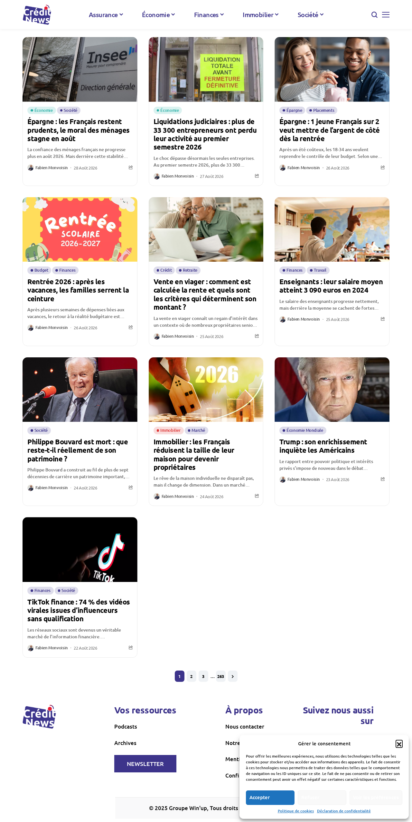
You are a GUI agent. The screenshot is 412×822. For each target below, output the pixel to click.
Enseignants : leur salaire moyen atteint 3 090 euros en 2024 (331, 285)
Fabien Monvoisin (51, 167)
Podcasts (125, 726)
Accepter (259, 797)
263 (220, 676)
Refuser (310, 797)
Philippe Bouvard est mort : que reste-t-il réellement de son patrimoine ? (77, 450)
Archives (125, 743)
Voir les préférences (376, 797)
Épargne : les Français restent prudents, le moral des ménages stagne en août (78, 130)
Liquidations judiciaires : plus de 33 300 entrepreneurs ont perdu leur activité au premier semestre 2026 (205, 134)
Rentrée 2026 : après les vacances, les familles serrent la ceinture (78, 290)
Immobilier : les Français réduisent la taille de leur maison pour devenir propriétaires (194, 454)
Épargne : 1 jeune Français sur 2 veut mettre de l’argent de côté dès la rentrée (329, 130)
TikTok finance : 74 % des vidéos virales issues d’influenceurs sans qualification (78, 610)
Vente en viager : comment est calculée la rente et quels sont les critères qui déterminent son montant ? (205, 294)
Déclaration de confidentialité (344, 811)
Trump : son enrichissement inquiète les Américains (323, 445)
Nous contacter (244, 726)
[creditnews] (37, 15)
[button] (399, 743)
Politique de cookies (296, 811)
